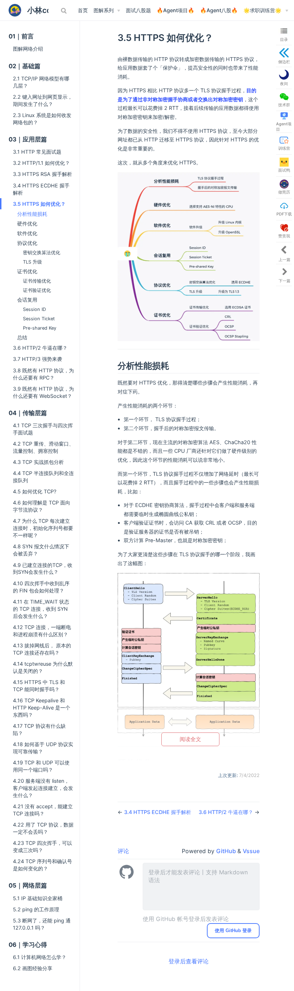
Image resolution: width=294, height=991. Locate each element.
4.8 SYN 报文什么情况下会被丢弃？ (41, 550)
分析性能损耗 (32, 214)
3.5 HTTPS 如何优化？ (39, 204)
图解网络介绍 (28, 49)
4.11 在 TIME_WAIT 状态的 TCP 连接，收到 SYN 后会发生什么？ (41, 609)
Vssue (251, 851)
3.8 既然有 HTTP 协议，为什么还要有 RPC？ (43, 374)
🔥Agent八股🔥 (219, 10)
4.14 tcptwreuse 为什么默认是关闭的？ (43, 667)
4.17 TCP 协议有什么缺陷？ (39, 729)
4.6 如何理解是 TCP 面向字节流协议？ (41, 506)
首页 (83, 10)
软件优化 (27, 233)
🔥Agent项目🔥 (175, 10)
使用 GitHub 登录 (233, 930)
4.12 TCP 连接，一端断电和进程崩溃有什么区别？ (42, 630)
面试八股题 (138, 10)
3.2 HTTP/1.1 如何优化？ (41, 163)
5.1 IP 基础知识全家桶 (37, 898)
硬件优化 (27, 224)
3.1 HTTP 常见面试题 (37, 152)
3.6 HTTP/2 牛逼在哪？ (40, 348)
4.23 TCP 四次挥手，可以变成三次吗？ (42, 846)
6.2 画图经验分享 (32, 968)
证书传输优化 (37, 281)
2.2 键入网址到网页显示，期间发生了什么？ (42, 100)
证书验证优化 (37, 290)
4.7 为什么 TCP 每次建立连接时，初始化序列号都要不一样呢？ (43, 528)
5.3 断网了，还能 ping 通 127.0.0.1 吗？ (42, 924)
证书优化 (27, 271)
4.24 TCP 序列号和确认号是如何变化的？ (42, 864)
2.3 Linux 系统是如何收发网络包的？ (42, 118)
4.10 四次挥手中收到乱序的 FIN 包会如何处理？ (41, 587)
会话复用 (27, 300)
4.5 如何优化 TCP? (34, 491)
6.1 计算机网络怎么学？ (39, 957)
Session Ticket (39, 318)
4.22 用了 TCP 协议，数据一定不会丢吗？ (43, 828)
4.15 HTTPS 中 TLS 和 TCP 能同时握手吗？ (39, 685)
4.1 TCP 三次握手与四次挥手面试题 (43, 429)
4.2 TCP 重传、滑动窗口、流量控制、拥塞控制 (43, 447)
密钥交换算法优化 (41, 252)
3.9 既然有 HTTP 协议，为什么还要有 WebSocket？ (43, 392)
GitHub (226, 851)
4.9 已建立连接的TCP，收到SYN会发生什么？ (42, 568)
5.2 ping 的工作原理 (36, 909)
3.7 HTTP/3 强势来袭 (37, 359)
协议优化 (27, 243)
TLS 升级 (32, 262)
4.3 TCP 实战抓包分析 (38, 462)
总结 (22, 337)
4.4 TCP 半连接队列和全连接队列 (43, 476)
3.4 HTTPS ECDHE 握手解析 (41, 189)
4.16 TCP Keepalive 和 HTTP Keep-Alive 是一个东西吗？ (41, 707)
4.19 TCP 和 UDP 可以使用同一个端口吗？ (41, 766)
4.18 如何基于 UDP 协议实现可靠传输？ (43, 747)
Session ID (34, 309)
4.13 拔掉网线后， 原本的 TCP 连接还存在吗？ (42, 649)
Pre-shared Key (39, 328)
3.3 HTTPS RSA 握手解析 (42, 174)
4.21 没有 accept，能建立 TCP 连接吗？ (43, 809)
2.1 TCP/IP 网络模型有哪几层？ (41, 82)
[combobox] (64, 11)
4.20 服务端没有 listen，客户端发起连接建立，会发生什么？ (43, 788)
